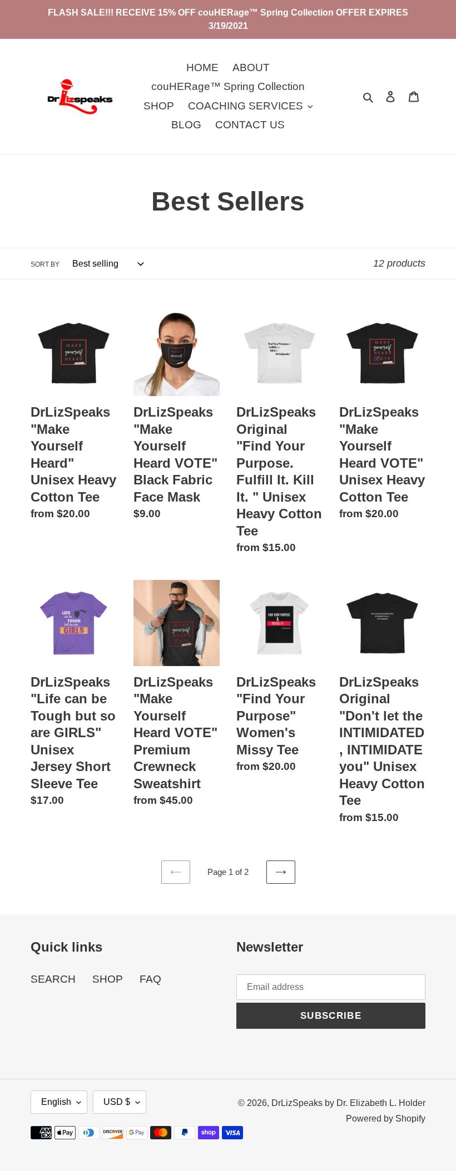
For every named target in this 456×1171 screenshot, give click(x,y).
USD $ (116, 1102)
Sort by (45, 264)
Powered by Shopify (385, 1118)
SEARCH (53, 979)
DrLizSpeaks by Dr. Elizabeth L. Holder (348, 1103)
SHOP (107, 979)
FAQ (150, 979)
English (56, 1102)
